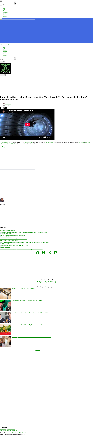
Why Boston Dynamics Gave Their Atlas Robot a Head (13, 239)
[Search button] (15, 58)
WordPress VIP (23, 432)
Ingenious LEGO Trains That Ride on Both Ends (23, 288)
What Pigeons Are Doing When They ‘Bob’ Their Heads (14, 245)
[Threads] (4, 108)
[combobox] (6, 59)
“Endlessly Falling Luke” (6, 142)
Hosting (5, 50)
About (4, 47)
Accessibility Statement (5, 430)
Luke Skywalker (49, 142)
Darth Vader (81, 142)
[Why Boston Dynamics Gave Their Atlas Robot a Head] (5, 237)
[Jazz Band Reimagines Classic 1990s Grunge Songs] (6, 233)
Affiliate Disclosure (15, 430)
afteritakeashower (29, 142)
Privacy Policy (3, 429)
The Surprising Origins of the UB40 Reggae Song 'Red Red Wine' (27, 300)
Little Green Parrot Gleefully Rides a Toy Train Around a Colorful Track (28, 324)
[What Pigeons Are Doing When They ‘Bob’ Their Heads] (4, 243)
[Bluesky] (2, 108)
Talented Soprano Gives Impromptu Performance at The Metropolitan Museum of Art (21, 249)
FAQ (4, 48)
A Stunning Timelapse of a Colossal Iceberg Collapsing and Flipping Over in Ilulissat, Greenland (23, 232)
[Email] (6, 108)
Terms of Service (11, 429)
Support (5, 53)
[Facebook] (1, 108)
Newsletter (5, 51)
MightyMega (5, 146)
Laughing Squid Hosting (46, 281)
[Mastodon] (6, 427)
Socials (4, 52)
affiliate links (37, 350)
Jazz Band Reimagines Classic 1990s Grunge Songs (12, 235)
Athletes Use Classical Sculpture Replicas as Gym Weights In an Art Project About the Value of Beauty (25, 242)
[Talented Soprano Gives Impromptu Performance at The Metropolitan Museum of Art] (5, 247)
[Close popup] (1, 19)
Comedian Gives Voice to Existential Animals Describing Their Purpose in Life (30, 312)
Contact (4, 55)
